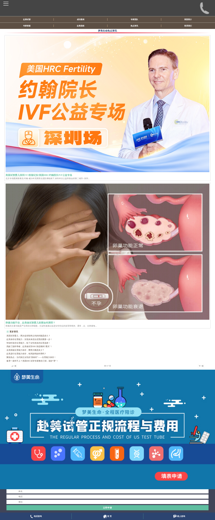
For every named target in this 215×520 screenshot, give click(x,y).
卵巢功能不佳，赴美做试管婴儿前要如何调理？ (30, 322)
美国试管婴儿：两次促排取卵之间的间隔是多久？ (28, 336)
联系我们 (188, 26)
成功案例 (80, 19)
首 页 (109, 516)
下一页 (201, 366)
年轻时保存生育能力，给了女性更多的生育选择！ (28, 343)
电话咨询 (38, 516)
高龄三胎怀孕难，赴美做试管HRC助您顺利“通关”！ (29, 346)
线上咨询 (181, 516)
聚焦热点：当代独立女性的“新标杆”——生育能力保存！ (31, 357)
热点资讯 (134, 26)
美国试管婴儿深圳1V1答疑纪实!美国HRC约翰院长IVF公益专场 (39, 175)
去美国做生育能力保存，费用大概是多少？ (25, 350)
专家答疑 (27, 26)
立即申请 (107, 507)
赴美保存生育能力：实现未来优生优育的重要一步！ (29, 339)
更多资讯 (14, 331)
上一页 (13, 366)
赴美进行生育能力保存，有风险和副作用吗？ (26, 354)
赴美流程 (80, 26)
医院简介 (188, 19)
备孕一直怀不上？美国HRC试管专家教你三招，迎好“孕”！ (32, 361)
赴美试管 (27, 19)
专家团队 (134, 19)
